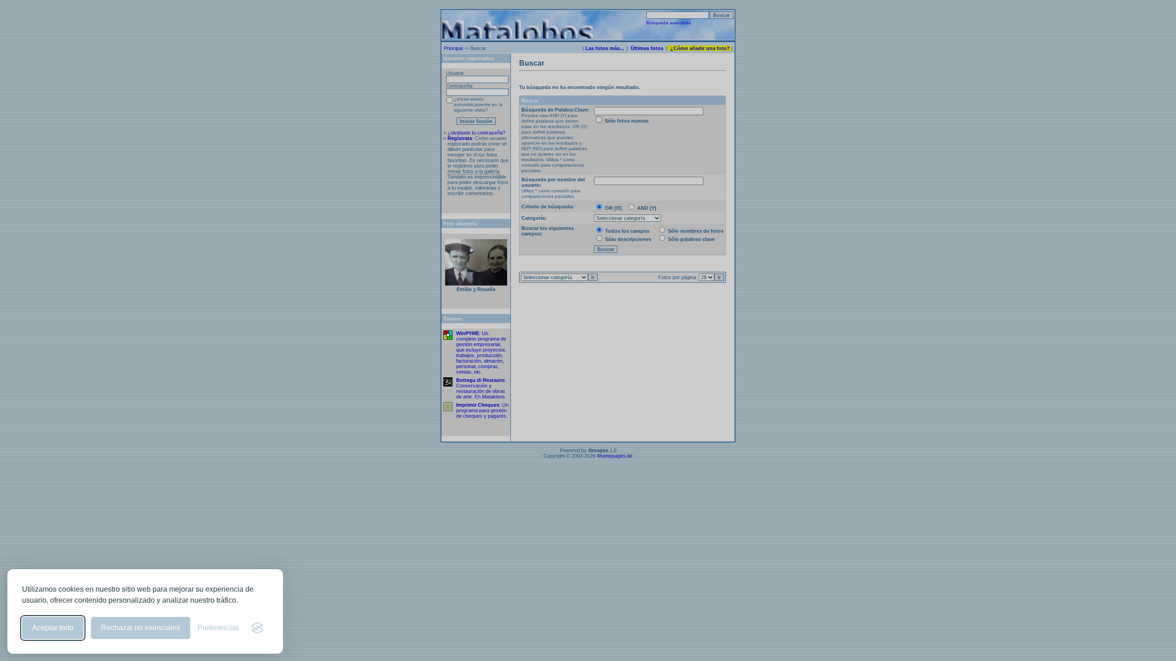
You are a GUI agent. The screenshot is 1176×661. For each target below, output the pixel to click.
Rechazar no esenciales (140, 628)
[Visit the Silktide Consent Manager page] (257, 628)
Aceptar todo (53, 628)
